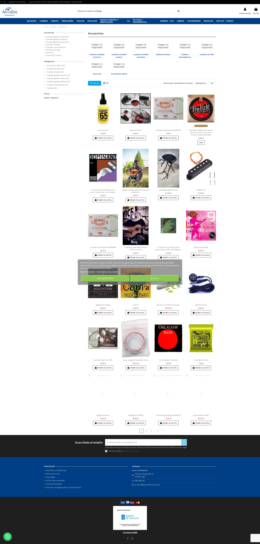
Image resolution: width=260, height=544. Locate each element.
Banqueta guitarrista (168, 190)
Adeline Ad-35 (201, 305)
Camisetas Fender (201, 415)
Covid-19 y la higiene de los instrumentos (63, 487)
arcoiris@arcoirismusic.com (147, 485)
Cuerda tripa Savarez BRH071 (168, 415)
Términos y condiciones (56, 470)
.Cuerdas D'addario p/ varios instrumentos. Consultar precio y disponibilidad (201, 132)
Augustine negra (103, 305)
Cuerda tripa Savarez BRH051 (168, 130)
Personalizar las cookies (107, 272)
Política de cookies (54, 484)
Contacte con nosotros (17, 2)
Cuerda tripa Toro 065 (103, 360)
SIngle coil (200, 190)
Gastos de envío (53, 474)
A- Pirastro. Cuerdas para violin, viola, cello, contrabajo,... (168, 248)
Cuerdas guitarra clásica (56, 39)
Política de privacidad (55, 480)
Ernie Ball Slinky (201, 360)
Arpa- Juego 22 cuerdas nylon (136, 360)
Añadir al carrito (104, 138)
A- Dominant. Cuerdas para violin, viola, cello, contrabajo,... (103, 191)
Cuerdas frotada (163, 55)
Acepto (154, 278)
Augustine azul (103, 415)
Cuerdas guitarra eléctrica (57, 42)
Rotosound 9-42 (201, 247)
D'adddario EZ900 (135, 415)
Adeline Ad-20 (136, 130)
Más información (88, 272)
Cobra (135, 305)
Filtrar (96, 83)
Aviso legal (50, 477)
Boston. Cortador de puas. (168, 305)
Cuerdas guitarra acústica (57, 37)
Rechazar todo (105, 278)
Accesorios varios (119, 74)
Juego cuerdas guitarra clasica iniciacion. (135, 191)
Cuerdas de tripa (207, 55)
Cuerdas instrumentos (56, 47)
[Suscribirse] (184, 442)
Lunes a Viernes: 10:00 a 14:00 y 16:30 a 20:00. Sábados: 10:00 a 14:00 (55, 2)
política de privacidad (131, 451)
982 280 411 (140, 481)
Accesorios (49, 33)
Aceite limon (103, 130)
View (201, 142)
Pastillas (97, 74)
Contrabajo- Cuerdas (168, 360)
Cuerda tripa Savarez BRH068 (103, 247)
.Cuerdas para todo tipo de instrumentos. (135, 248)
